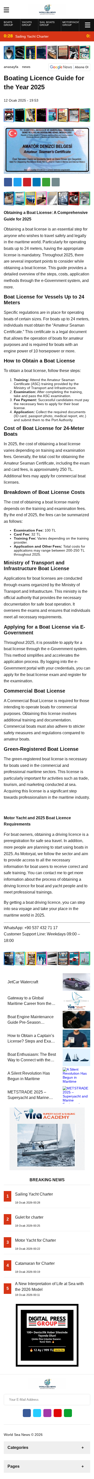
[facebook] (8, 182)
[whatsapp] (68, 1413)
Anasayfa (11, 67)
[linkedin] (27, 182)
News (26, 67)
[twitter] (17, 182)
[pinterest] (36, 182)
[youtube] (58, 1413)
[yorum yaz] (55, 182)
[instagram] (47, 1413)
